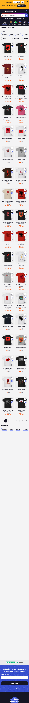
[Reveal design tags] (12, 51)
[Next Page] (26, 420)
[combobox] (13, 15)
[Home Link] (10, 11)
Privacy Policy (19, 686)
